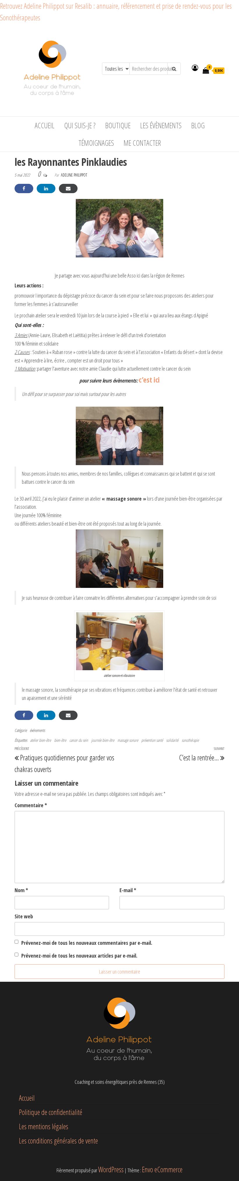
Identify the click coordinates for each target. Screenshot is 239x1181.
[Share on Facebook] (24, 188)
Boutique (118, 125)
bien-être (60, 740)
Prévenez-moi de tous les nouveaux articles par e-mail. (79, 955)
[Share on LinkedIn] (46, 188)
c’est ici (149, 380)
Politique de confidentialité (50, 1112)
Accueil (45, 125)
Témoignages (96, 143)
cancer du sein (78, 740)
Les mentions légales (43, 1126)
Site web (24, 916)
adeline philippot (74, 175)
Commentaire (31, 805)
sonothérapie (190, 740)
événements (37, 730)
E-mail (127, 890)
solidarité (172, 740)
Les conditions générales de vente (58, 1141)
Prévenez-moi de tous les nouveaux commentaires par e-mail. (86, 942)
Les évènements (161, 125)
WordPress (111, 1169)
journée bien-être (102, 740)
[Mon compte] (195, 67)
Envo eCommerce (162, 1169)
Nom (21, 890)
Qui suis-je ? (80, 125)
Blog (198, 125)
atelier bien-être (40, 740)
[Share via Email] (68, 188)
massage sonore (127, 740)
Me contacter (142, 143)
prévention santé (152, 740)
